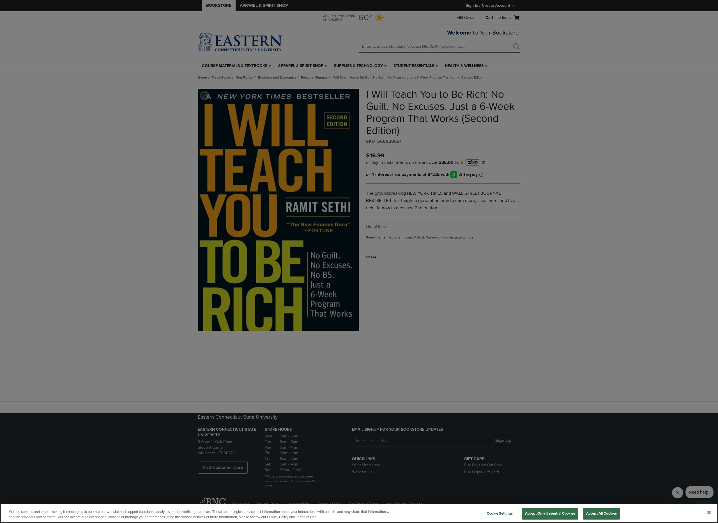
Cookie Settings (500, 513)
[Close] (709, 512)
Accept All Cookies (601, 513)
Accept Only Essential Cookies (550, 513)
